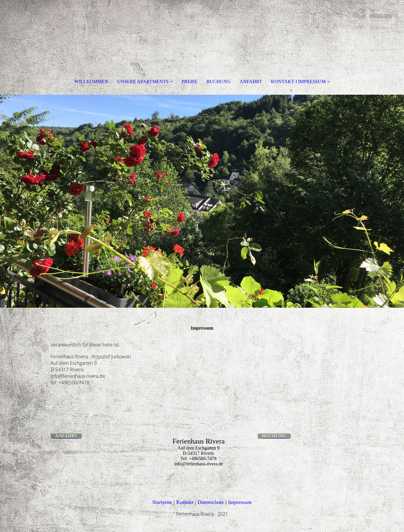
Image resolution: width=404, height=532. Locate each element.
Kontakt (185, 502)
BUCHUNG (218, 81)
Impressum (240, 502)
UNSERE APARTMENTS (143, 81)
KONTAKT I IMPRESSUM (298, 81)
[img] (202, 201)
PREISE (190, 81)
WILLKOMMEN (91, 81)
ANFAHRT (251, 81)
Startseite (162, 502)
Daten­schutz (211, 502)
